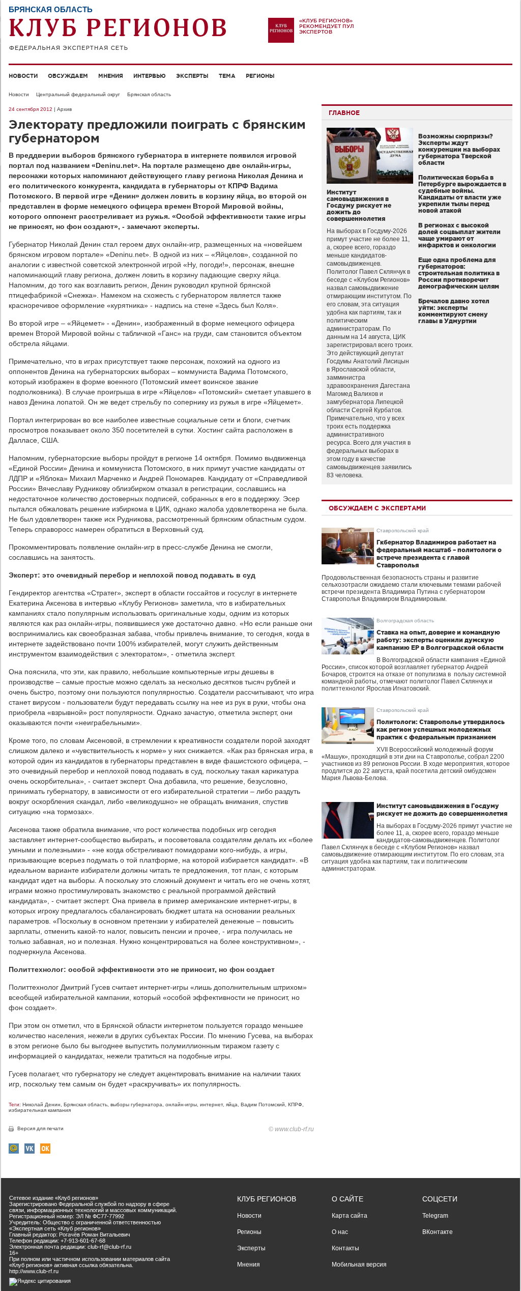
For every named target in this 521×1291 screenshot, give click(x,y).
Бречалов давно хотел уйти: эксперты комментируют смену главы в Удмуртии (453, 311)
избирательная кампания (40, 1110)
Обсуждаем (68, 76)
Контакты (345, 1248)
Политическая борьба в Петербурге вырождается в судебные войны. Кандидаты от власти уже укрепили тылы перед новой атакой (462, 194)
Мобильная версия (359, 1264)
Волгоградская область (405, 620)
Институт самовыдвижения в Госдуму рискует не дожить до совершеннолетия (359, 205)
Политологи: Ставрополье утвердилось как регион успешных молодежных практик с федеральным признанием (441, 729)
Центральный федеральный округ (78, 94)
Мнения (110, 76)
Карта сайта (349, 1215)
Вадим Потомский (263, 1104)
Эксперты (192, 76)
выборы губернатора (136, 1104)
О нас (340, 1232)
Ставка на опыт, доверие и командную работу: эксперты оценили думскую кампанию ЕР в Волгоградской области (440, 640)
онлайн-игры (181, 1104)
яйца (232, 1104)
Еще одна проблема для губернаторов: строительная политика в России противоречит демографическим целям (459, 273)
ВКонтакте (437, 1232)
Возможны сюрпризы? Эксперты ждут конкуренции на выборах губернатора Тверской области (459, 149)
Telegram (435, 1215)
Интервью (149, 76)
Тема (227, 76)
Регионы (260, 76)
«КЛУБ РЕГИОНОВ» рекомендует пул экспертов (326, 26)
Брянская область (149, 94)
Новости (23, 76)
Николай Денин (41, 1104)
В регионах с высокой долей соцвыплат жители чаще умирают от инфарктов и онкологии (459, 235)
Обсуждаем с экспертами (377, 508)
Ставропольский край (403, 530)
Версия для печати (40, 1128)
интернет (211, 1104)
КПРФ (295, 1104)
